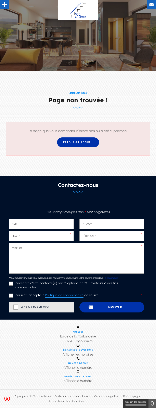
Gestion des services (135, 402)
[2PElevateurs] (78, 10)
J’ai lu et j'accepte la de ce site (57, 295)
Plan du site (82, 396)
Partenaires (62, 396)
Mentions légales (106, 396)
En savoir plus (110, 278)
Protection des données (66, 401)
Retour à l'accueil (78, 142)
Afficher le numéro (78, 367)
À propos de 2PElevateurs (32, 396)
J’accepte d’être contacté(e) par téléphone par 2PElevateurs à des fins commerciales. (66, 285)
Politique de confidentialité (64, 295)
